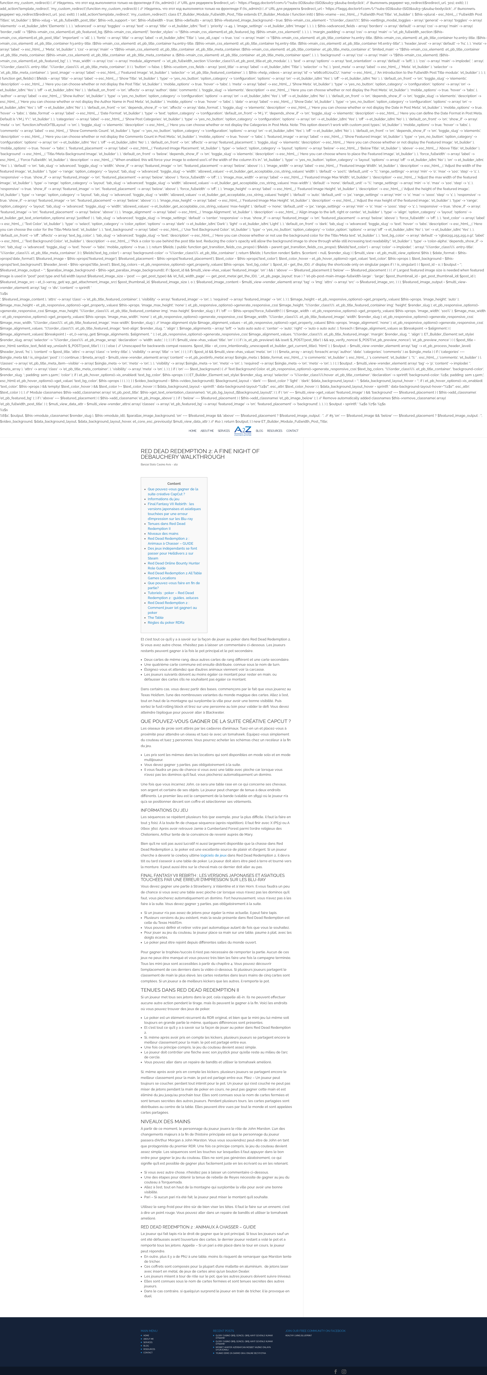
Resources (274, 431)
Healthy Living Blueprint (298, 1336)
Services (224, 431)
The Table (156, 618)
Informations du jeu (163, 499)
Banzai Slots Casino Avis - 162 (159, 464)
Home (192, 431)
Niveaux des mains (163, 534)
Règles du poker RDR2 (166, 622)
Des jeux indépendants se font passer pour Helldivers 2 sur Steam (172, 553)
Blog (259, 431)
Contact (292, 431)
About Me (207, 431)
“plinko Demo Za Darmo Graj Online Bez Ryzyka (241, 1353)
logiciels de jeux (214, 855)
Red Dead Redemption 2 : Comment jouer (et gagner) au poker (172, 608)
